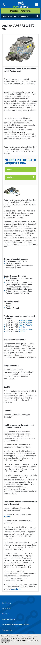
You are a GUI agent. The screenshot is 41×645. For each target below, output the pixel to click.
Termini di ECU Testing (8, 619)
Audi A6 (10, 177)
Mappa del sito (6, 608)
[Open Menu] (37, 4)
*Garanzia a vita (7, 630)
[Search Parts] (36, 16)
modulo (7, 517)
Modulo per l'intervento (20, 11)
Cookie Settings (6, 603)
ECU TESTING (20, 6)
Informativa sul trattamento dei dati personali (15, 624)
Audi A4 (10, 169)
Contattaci (5, 614)
